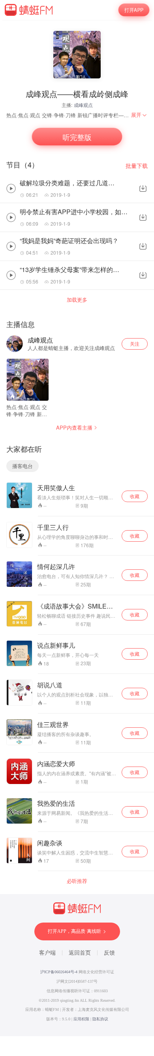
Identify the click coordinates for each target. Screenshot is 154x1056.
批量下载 (137, 165)
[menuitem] (139, 114)
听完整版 (77, 136)
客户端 (47, 953)
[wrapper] (77, 528)
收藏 (134, 496)
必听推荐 (77, 881)
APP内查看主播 (74, 427)
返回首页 (80, 953)
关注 (134, 343)
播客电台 (22, 466)
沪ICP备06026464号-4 (58, 972)
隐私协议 (100, 1019)
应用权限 (81, 1019)
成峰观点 (83, 104)
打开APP (133, 9)
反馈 (109, 953)
